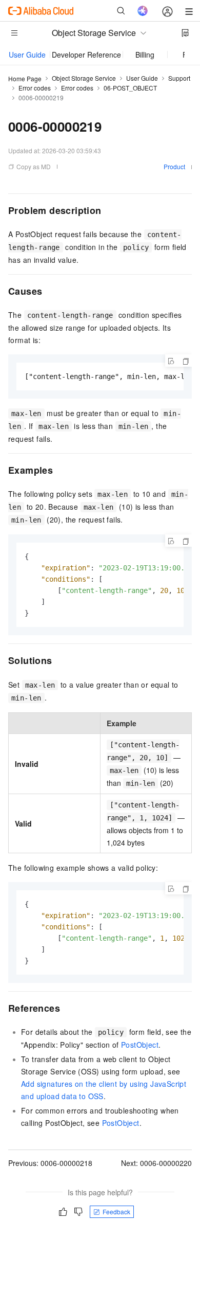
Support (179, 78)
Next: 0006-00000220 (156, 1163)
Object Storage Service (84, 78)
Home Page (25, 78)
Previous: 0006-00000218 (50, 1163)
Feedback (116, 1211)
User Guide (27, 54)
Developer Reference (86, 54)
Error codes (34, 87)
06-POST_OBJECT (130, 87)
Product (174, 166)
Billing (144, 54)
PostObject (139, 1044)
